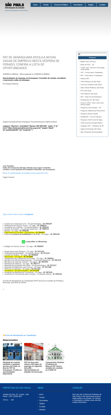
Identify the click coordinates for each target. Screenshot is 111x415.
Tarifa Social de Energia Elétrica (91, 123)
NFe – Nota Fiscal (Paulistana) (91, 97)
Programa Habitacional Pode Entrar (93, 111)
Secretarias (78, 5)
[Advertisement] (55, 28)
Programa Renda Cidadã (89, 114)
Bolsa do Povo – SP (87, 64)
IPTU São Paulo (86, 91)
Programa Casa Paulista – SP (91, 108)
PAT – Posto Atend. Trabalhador (91, 75)
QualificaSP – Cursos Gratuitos (91, 117)
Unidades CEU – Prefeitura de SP (92, 126)
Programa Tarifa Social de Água (91, 120)
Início (35, 5)
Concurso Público (61, 5)
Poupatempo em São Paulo (90, 100)
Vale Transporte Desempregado (91, 132)
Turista (45, 5)
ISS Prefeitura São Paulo (89, 94)
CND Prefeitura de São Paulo (91, 81)
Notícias (42, 410)
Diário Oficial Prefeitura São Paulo (92, 88)
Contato (102, 5)
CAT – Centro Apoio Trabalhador (92, 72)
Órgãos (91, 5)
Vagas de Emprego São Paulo (91, 129)
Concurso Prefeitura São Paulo (91, 84)
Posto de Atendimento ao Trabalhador (20, 335)
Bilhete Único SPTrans (88, 61)
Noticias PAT (85, 78)
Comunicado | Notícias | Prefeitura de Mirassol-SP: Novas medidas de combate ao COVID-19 (55, 366)
